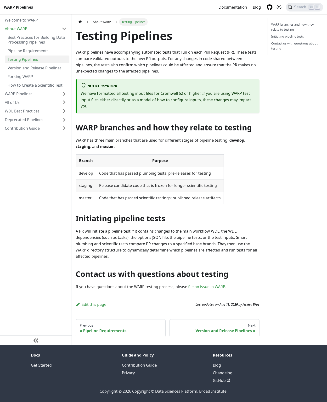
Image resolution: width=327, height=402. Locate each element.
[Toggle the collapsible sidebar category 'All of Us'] (64, 102)
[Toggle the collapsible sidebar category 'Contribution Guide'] (64, 128)
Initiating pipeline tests (287, 36)
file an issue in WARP (206, 286)
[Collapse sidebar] (36, 340)
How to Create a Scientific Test (35, 85)
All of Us (12, 102)
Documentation (233, 7)
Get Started (41, 365)
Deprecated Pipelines (24, 119)
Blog (257, 7)
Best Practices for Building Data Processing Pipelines (36, 40)
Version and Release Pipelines (35, 68)
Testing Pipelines (23, 59)
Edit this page (94, 304)
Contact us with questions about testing (294, 45)
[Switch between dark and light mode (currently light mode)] (279, 7)
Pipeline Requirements (28, 50)
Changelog (222, 372)
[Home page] (80, 22)
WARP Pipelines (19, 93)
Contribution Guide (22, 128)
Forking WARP (20, 76)
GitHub (219, 380)
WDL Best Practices (22, 111)
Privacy (128, 372)
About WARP (16, 28)
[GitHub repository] (269, 7)
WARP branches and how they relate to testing (292, 27)
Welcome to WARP (21, 20)
